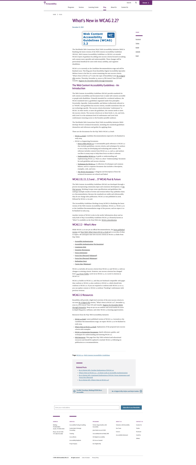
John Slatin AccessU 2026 (99, 430)
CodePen (138, 435)
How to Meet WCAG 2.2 (86, 143)
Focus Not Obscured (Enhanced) (86, 255)
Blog (104, 7)
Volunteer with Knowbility (122, 425)
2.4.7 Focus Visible (82, 274)
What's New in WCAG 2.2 (97, 232)
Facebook (138, 39)
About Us (114, 7)
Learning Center (94, 7)
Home (54, 14)
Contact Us (124, 7)
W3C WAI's (85, 232)
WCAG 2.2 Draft (80, 136)
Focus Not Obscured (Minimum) (86, 258)
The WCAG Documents (86, 172)
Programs (71, 7)
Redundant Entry (81, 261)
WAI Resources (80, 337)
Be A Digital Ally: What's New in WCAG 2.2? (94, 380)
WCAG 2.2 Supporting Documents (86, 332)
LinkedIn (138, 51)
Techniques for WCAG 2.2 (86, 164)
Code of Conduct (86, 457)
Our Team (118, 428)
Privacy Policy (95, 457)
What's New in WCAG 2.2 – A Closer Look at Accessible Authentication (103, 373)
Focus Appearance (81, 252)
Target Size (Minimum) (83, 264)
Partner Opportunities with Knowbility (100, 426)
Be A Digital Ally (84, 302)
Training (72, 433)
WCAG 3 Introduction (109, 220)
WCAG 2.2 (79, 355)
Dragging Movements (82, 250)
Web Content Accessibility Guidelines (97, 355)
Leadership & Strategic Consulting (75, 429)
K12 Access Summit (97, 440)
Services (81, 7)
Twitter (137, 43)
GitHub (138, 438)
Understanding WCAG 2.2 (86, 156)
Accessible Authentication (84, 241)
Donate (145, 3)
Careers (118, 431)
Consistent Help (80, 247)
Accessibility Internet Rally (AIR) (101, 433)
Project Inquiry (73, 443)
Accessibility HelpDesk (75, 440)
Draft (107, 232)
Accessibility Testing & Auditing (78, 425)
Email (137, 56)
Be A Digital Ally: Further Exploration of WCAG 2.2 (96, 370)
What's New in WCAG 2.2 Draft (85, 327)
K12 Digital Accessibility (99, 437)
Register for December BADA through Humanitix (96, 80)
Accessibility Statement (122, 435)
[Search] (136, 3)
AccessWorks (73, 437)
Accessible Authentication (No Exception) (89, 244)
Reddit (137, 47)
